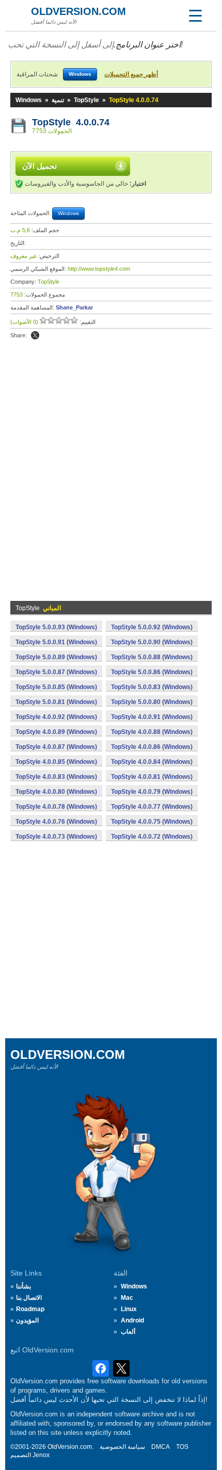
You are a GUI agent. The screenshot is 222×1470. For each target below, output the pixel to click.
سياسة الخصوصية (122, 1446)
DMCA (160, 1446)
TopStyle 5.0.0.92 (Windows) (152, 627)
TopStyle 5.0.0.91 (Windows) (56, 642)
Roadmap (30, 1309)
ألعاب (128, 1331)
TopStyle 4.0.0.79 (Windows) (152, 791)
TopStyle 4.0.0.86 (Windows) (152, 746)
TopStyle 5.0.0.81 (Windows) (56, 702)
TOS (182, 1446)
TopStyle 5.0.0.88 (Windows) (152, 657)
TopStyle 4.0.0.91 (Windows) (152, 717)
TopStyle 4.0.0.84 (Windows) (152, 761)
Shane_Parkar (74, 307)
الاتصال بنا (29, 1297)
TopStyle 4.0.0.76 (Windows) (56, 821)
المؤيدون (27, 1320)
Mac (127, 1297)
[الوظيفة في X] (35, 335)
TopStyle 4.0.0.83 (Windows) (56, 776)
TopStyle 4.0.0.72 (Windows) (152, 836)
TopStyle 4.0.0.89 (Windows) (56, 732)
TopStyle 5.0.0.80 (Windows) (152, 702)
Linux (129, 1309)
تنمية (58, 100)
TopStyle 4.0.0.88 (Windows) (152, 732)
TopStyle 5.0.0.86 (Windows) (152, 672)
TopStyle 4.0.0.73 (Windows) (56, 836)
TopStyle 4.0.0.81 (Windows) (152, 776)
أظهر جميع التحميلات (131, 74)
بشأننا (23, 1286)
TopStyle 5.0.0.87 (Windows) (56, 672)
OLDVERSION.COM (78, 11)
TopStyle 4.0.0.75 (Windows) (152, 821)
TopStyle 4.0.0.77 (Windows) (152, 806)
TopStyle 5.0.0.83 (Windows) (152, 687)
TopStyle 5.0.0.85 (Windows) (56, 687)
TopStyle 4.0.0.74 (70, 122)
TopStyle (86, 100)
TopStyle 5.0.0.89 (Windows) (56, 657)
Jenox (41, 1455)
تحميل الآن (39, 165)
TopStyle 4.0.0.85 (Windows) (56, 761)
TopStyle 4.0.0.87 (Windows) (56, 746)
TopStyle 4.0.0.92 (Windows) (56, 717)
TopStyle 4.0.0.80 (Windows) (56, 791)
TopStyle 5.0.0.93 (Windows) (56, 627)
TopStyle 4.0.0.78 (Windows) (56, 806)
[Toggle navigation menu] (195, 15)
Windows (28, 100)
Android (132, 1320)
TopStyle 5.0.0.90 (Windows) (152, 642)
